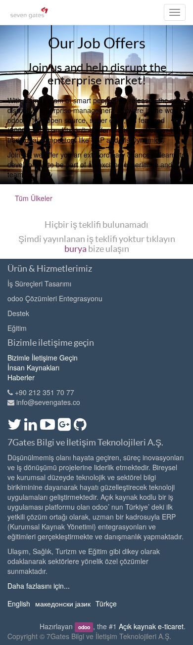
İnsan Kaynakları (33, 367)
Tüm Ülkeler (33, 198)
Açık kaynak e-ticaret (151, 626)
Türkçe (106, 603)
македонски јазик (63, 603)
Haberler (21, 377)
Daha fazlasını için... (38, 586)
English (18, 603)
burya (75, 248)
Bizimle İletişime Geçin (42, 358)
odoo (84, 627)
